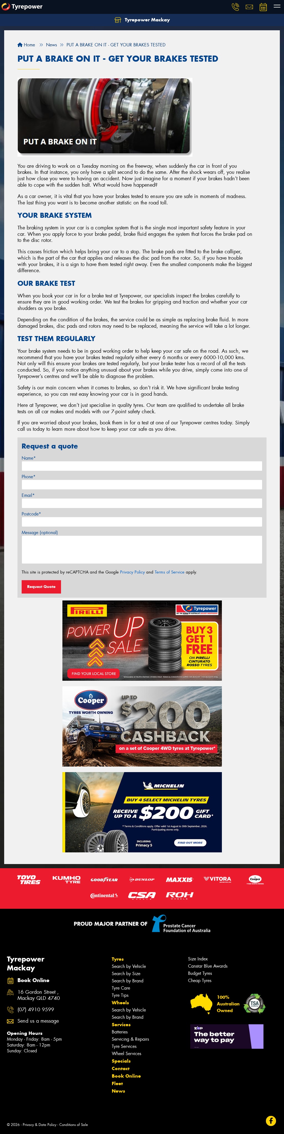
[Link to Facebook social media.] (271, 1121)
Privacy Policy (132, 572)
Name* (29, 458)
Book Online (126, 1076)
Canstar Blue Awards (207, 966)
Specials (121, 1061)
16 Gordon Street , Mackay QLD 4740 (38, 995)
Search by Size (126, 974)
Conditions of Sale (73, 1124)
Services (121, 1025)
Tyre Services (124, 1046)
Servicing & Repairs (130, 1039)
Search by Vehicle (129, 966)
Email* (28, 495)
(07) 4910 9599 (35, 1010)
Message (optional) (40, 532)
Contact (121, 1068)
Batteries (120, 1032)
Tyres (118, 959)
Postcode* (31, 514)
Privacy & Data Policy (39, 1124)
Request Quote (41, 586)
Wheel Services (126, 1054)
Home (28, 45)
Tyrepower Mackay (146, 20)
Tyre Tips (120, 995)
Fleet (117, 1083)
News (118, 1091)
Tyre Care (121, 988)
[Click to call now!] (235, 7)
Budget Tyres (200, 973)
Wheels (120, 1003)
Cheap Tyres (199, 980)
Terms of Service (169, 572)
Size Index (198, 959)
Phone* (29, 477)
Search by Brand (127, 981)
